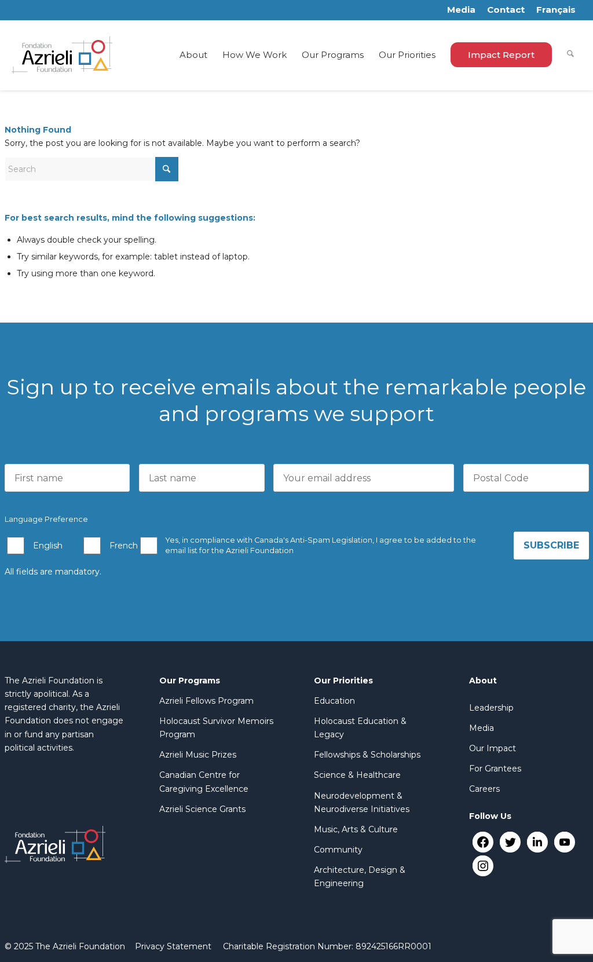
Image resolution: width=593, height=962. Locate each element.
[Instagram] (483, 865)
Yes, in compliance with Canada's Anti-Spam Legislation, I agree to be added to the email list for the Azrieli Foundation (320, 545)
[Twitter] (510, 842)
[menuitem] (193, 55)
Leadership (491, 708)
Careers (484, 789)
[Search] (570, 55)
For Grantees (495, 768)
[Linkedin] (537, 842)
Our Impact (492, 748)
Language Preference (46, 519)
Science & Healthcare (357, 775)
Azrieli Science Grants (202, 809)
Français (556, 9)
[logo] (62, 55)
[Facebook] (483, 842)
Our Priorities (343, 680)
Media (461, 9)
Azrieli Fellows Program (206, 701)
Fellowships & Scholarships (367, 754)
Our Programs (189, 680)
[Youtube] (564, 842)
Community (338, 849)
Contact (506, 9)
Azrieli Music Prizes (197, 754)
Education (334, 701)
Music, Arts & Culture (356, 829)
